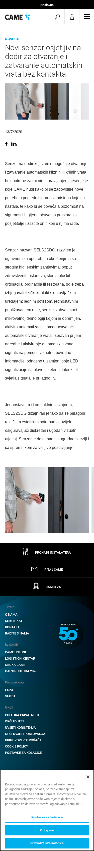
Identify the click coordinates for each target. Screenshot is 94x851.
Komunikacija (14, 682)
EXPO (9, 690)
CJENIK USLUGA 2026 (21, 671)
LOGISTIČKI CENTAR (20, 658)
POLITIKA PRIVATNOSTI (23, 715)
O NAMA (11, 614)
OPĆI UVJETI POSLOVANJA (25, 734)
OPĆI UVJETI (14, 721)
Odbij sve (47, 830)
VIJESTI (11, 696)
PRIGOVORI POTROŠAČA (23, 740)
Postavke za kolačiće (23, 753)
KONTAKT (12, 627)
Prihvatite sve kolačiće (47, 843)
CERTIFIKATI (14, 621)
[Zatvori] (87, 776)
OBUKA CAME (15, 665)
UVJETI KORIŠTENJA (20, 727)
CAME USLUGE (16, 652)
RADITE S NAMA (17, 633)
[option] (47, 500)
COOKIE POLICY (16, 746)
